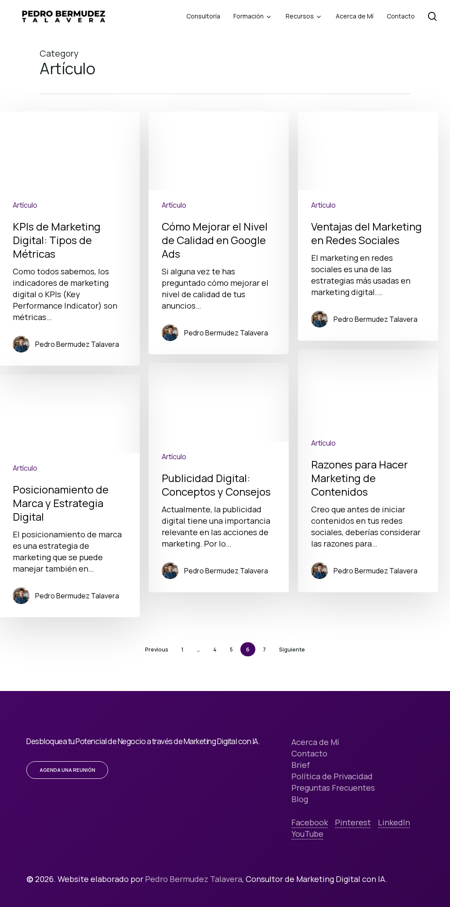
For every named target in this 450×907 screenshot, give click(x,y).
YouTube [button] (307, 833)
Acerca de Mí (315, 742)
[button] (67, 770)
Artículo (25, 205)
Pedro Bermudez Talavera (77, 344)
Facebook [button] (309, 822)
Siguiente (292, 649)
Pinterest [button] (353, 822)
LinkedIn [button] (394, 822)
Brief (300, 764)
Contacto (309, 753)
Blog (299, 799)
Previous (156, 649)
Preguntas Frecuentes (333, 787)
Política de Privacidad (332, 776)
